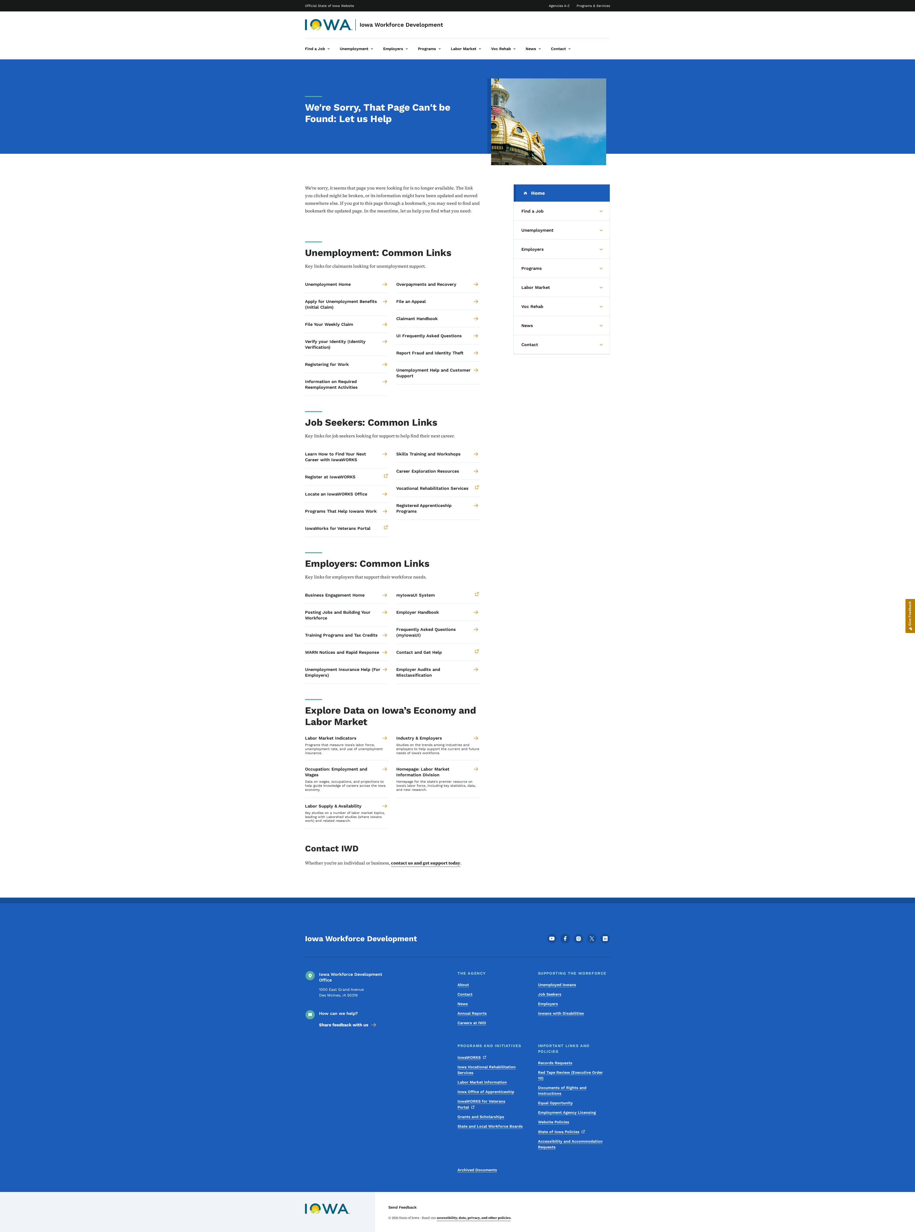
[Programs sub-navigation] (439, 48)
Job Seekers (549, 994)
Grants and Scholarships (481, 1116)
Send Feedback (402, 1207)
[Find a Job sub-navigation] (328, 48)
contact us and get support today (425, 863)
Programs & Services (593, 6)
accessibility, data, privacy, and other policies (474, 1217)
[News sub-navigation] (539, 48)
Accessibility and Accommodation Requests (570, 1144)
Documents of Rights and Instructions (562, 1090)
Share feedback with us (343, 1024)
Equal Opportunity (555, 1103)
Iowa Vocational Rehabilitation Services (487, 1070)
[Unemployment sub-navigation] (372, 48)
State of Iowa (559, 1132)
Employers (548, 1004)
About (463, 984)
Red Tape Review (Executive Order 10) (570, 1075)
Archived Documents (477, 1170)
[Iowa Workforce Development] (329, 25)
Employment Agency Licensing (567, 1112)
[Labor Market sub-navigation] (479, 48)
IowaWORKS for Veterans (481, 1104)
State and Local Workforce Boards (490, 1126)
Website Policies (553, 1122)
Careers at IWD (472, 1023)
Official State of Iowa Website (329, 6)
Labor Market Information (482, 1082)
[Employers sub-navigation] (406, 48)
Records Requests (555, 1063)
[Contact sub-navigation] (569, 48)
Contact (465, 994)
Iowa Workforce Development (401, 24)
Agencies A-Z (559, 6)
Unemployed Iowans (557, 984)
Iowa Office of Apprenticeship (486, 1091)
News (463, 1004)
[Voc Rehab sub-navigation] (514, 48)
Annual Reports (472, 1013)
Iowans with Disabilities (561, 1013)
